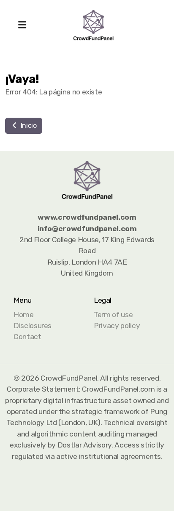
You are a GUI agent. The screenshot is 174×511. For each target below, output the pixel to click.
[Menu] (22, 25)
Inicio (28, 126)
